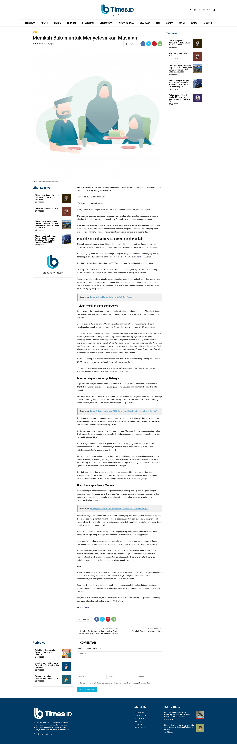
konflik (140, 256)
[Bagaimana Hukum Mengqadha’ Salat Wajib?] (66, 679)
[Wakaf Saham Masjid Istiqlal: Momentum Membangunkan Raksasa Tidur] (197, 98)
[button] (214, 10)
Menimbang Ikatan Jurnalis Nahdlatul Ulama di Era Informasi (47, 197)
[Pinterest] (154, 43)
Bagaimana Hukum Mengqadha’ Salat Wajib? (47, 677)
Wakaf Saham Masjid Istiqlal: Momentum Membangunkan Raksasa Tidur (179, 98)
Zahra (86, 607)
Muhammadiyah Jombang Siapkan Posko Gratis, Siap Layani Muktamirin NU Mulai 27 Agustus (47, 224)
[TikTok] (199, 10)
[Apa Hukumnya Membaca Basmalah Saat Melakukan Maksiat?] (66, 666)
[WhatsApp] (204, 10)
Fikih (35, 32)
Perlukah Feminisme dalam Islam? (146, 631)
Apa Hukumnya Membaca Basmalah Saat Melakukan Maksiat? (47, 665)
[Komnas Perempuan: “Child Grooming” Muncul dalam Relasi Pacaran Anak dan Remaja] (200, 715)
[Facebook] (190, 10)
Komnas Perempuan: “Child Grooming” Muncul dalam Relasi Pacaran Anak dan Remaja (177, 714)
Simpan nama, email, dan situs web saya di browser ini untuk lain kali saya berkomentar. (115, 683)
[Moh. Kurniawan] (53, 261)
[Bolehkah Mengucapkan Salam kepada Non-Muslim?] (66, 653)
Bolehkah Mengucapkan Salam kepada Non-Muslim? (46, 652)
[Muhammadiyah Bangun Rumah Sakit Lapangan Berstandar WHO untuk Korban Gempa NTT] (66, 239)
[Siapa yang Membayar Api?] (66, 211)
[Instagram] (194, 10)
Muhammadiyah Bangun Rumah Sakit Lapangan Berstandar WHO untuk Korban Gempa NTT (45, 239)
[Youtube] (208, 10)
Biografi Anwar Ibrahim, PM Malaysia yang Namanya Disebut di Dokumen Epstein (179, 727)
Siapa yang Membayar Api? (47, 208)
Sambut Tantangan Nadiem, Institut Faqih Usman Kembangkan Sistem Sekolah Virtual (98, 632)
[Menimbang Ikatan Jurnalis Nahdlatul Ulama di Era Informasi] (66, 198)
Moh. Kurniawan (40, 44)
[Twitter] (148, 43)
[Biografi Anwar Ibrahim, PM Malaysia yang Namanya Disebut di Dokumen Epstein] (200, 728)
